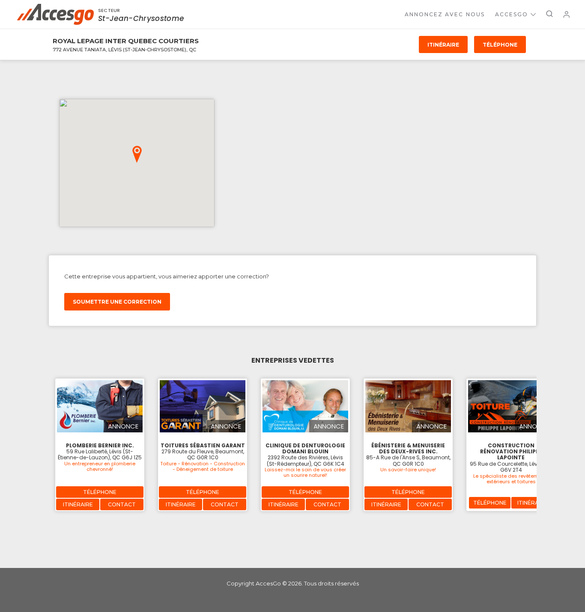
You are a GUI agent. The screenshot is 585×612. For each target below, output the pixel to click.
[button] (137, 154)
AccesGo (511, 14)
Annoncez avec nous (445, 14)
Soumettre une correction (117, 302)
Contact (122, 504)
